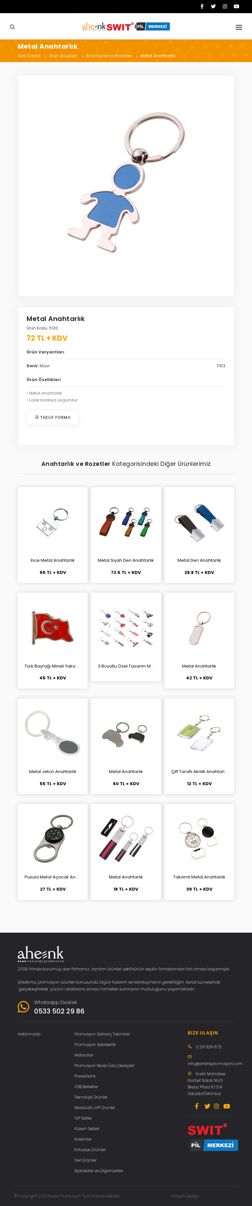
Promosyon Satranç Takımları (102, 1034)
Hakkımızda (29, 1034)
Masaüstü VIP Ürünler (94, 1107)
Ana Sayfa (29, 55)
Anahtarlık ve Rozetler (109, 55)
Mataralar (83, 1055)
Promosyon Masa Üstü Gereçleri (104, 1065)
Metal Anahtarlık (157, 55)
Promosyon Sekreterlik (95, 1044)
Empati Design (185, 1196)
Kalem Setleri (86, 1128)
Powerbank (85, 1076)
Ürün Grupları (63, 55)
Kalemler (83, 1139)
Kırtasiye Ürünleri (90, 1149)
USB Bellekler (86, 1086)
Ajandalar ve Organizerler (98, 1170)
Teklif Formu (55, 417)
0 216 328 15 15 (208, 1047)
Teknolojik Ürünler (90, 1097)
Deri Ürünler (85, 1160)
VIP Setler (83, 1118)
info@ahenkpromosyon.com (215, 1063)
